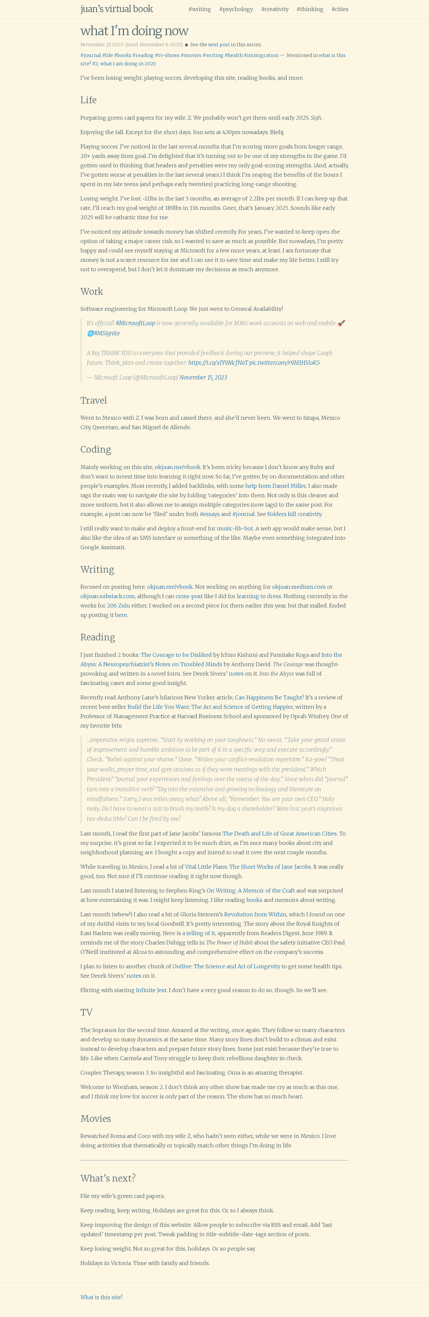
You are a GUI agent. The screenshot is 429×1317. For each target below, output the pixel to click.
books (254, 900)
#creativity (275, 9)
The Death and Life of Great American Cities (280, 833)
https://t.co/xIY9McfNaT (218, 362)
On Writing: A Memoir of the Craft (251, 890)
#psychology (236, 9)
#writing (199, 9)
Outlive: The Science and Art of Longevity (226, 966)
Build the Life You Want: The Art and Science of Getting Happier (210, 706)
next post (219, 45)
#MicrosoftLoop (135, 323)
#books (122, 55)
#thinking (310, 9)
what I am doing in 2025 (128, 64)
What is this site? (101, 1297)
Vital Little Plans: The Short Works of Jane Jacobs (248, 866)
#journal (90, 55)
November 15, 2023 (203, 377)
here (121, 615)
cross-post (189, 596)
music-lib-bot (235, 528)
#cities (340, 9)
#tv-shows (167, 55)
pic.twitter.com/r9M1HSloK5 (284, 362)
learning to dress (259, 596)
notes (236, 673)
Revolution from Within (255, 914)
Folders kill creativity (294, 514)
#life (107, 55)
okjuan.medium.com (299, 586)
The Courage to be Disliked (176, 654)
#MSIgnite (107, 333)
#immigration (261, 55)
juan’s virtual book (116, 8)
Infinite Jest (151, 990)
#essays (210, 514)
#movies (191, 55)
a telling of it (198, 933)
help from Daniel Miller (275, 485)
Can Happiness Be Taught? (269, 697)
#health (234, 55)
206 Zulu (118, 605)
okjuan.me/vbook (177, 467)
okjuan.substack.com (107, 596)
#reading (143, 55)
